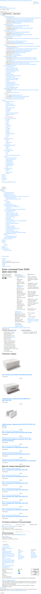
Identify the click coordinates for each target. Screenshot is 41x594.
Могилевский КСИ (30, 38)
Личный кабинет (5, 249)
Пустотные (13, 35)
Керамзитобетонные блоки (10, 30)
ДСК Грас (13, 331)
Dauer (7, 127)
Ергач (17, 89)
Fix (7, 137)
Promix (7, 120)
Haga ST (8, 124)
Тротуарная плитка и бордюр (10, 56)
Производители (5, 567)
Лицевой (18, 53)
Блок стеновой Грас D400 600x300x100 (15, 516)
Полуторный (23, 51)
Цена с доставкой (33, 298)
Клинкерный (37, 46)
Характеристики (5, 327)
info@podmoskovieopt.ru (7, 548)
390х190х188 (24, 34)
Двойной (28, 51)
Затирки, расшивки (10, 83)
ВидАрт (8, 130)
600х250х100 (30, 21)
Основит (8, 119)
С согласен (12, 526)
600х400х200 (24, 43)
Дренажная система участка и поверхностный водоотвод (16, 196)
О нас (3, 242)
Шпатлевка (8, 218)
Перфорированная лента (16, 95)
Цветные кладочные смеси (12, 69)
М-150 (15, 52)
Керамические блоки (8, 24)
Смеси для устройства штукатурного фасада (16, 232)
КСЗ (40, 17)
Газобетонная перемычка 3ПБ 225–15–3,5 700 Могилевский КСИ (16, 440)
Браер (26, 57)
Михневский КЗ (34, 48)
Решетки (22, 98)
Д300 (12, 23)
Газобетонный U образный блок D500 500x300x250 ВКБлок (18, 425)
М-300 (24, 52)
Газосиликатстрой (10, 19)
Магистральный (19, 64)
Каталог (3, 191)
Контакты (20, 558)
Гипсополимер (35, 89)
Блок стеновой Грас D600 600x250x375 (15, 496)
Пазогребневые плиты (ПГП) (10, 88)
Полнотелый (19, 46)
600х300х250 (18, 43)
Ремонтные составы (10, 77)
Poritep (20, 17)
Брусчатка (22, 59)
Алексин (15, 33)
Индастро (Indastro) (10, 133)
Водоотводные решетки (11, 197)
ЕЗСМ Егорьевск (25, 17)
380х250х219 (30, 28)
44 (14, 29)
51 (13, 29)
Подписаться (5, 544)
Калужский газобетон (34, 17)
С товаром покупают (25, 327)
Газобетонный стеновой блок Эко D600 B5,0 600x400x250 (16, 399)
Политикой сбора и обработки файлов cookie (16, 590)
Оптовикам (33, 553)
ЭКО (7, 39)
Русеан (7, 129)
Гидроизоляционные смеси (12, 79)
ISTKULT (37, 38)
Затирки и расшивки (10, 227)
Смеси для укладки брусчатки (12, 84)
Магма (27, 89)
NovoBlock (8, 109)
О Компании (2, 0)
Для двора (24, 61)
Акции (3, 246)
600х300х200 (25, 21)
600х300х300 (19, 21)
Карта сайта (33, 557)
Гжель (14, 25)
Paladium (8, 132)
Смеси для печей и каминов (12, 78)
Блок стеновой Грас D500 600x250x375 (15, 470)
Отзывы (22, 0)
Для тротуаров (36, 61)
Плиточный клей (9, 86)
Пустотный (24, 46)
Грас (35, 38)
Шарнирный (33, 64)
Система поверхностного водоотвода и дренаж (14, 97)
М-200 (21, 52)
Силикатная (16, 92)
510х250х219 (18, 28)
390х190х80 (18, 34)
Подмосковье (22, 57)
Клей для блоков (9, 66)
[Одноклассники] (4, 278)
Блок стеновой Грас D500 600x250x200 (15, 503)
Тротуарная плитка (15, 59)
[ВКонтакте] (2, 278)
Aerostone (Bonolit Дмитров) (28, 19)
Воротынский (16, 50)
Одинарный (18, 51)
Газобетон (19, 287)
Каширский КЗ (9, 50)
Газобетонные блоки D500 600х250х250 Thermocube (19, 460)
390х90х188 (29, 34)
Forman (30, 89)
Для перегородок (25, 20)
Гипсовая (12, 92)
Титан (7, 122)
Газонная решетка (10, 60)
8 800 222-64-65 (11, 8)
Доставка (33, 552)
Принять (2, 593)
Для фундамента (26, 32)
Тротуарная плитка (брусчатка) (13, 206)
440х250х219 (24, 28)
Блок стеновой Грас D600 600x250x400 (15, 490)
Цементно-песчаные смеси (12, 68)
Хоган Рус (21, 33)
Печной (8, 47)
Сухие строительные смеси (10, 65)
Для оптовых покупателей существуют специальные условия (33, 321)
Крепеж (5, 93)
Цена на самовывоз (33, 282)
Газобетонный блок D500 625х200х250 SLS (16, 454)
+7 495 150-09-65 (4, 8)
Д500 (17, 23)
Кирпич (5, 44)
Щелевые (20, 55)
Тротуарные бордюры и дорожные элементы (16, 209)
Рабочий (14, 53)
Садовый (29, 64)
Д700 (22, 42)
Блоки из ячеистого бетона (10, 237)
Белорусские (16, 17)
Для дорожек (19, 61)
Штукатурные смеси (10, 71)
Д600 (20, 23)
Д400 (15, 23)
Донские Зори (29, 50)
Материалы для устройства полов (13, 75)
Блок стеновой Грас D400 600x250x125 (15, 476)
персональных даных (21, 534)
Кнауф (14, 89)
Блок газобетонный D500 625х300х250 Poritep (17, 432)
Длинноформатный (31, 46)
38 (16, 29)
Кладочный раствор (10, 225)
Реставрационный (14, 47)
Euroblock (17, 19)
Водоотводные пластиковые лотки (13, 198)
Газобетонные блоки (8, 37)
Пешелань (24, 89)
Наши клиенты (8, 0)
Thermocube (23, 38)
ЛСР (17, 25)
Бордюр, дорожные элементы (30, 59)
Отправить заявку (33, 524)
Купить (29, 314)
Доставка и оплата (17, 327)
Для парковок (21, 62)
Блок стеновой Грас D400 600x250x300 (15, 510)
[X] (5, 278)
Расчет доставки (32, 316)
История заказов (8, 250)
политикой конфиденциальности (11, 526)
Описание (11, 327)
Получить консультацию (8, 533)
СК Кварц (8, 128)
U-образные (18, 20)
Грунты (7, 80)
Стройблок (34, 57)
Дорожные (13, 64)
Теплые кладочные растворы (12, 70)
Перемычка (13, 20)
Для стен (31, 20)
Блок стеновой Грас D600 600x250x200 (15, 483)
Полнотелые (18, 35)
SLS (19, 38)
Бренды (3, 240)
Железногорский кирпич (11, 157)
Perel (7, 123)
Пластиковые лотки (15, 98)
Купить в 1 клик (31, 318)
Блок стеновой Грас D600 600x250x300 (15, 447)
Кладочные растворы (10, 82)
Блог (25, 0)
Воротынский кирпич (10, 159)
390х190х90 (12, 34)
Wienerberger (21, 25)
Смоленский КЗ (27, 48)
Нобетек (30, 57)
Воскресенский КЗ (20, 48)
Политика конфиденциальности (9, 580)
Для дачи (14, 61)
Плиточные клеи (9, 229)
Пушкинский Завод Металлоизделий (21, 96)
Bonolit (20, 19)
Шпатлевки (8, 73)
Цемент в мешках (10, 74)
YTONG (14, 38)
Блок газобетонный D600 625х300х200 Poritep (17, 374)
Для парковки (30, 61)
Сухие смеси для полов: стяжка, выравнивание (16, 220)
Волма (20, 89)
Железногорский (22, 50)
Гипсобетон (8, 91)
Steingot (15, 57)
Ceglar (27, 25)
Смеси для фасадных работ (12, 87)
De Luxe (8, 134)
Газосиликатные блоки (9, 16)
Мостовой (25, 64)
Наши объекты (14, 0)
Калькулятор (29, 0)
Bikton (7, 115)
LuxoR (7, 136)
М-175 (18, 52)
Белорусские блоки (8, 238)
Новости (19, 0)
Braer (25, 25)
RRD (18, 33)
